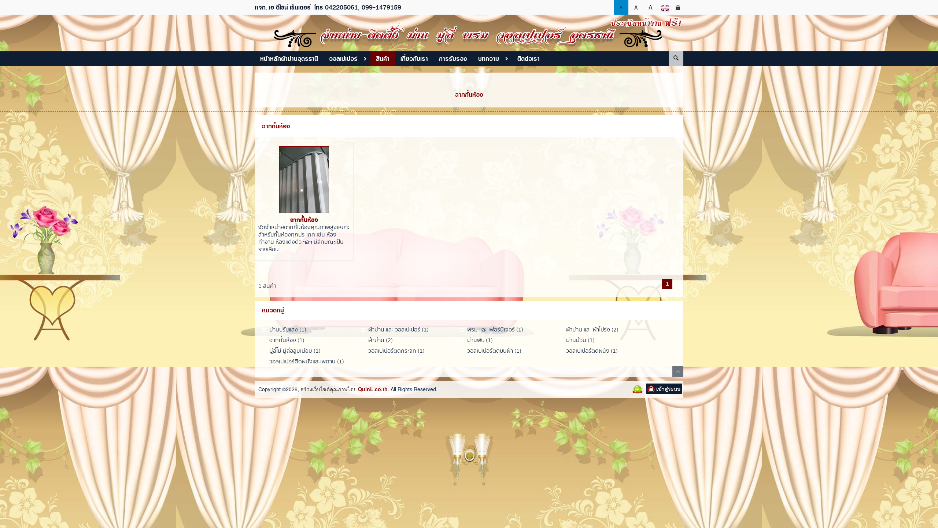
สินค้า (382, 59)
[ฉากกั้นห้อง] (304, 179)
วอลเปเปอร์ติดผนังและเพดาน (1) (306, 362)
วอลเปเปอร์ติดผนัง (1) (592, 351)
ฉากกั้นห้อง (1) (286, 340)
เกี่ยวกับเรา (414, 59)
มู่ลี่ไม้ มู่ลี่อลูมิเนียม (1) (295, 351)
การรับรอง (453, 59)
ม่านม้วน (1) (580, 340)
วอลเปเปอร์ (343, 59)
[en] (665, 7)
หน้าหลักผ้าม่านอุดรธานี (289, 59)
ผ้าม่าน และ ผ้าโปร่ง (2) (592, 330)
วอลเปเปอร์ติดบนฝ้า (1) (494, 351)
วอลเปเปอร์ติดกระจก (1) (396, 351)
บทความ (488, 59)
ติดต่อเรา (528, 59)
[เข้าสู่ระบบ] (677, 7)
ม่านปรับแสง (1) (287, 330)
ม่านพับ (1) (480, 340)
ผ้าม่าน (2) (380, 340)
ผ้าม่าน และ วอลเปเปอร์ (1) (398, 330)
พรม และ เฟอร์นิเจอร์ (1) (495, 330)
